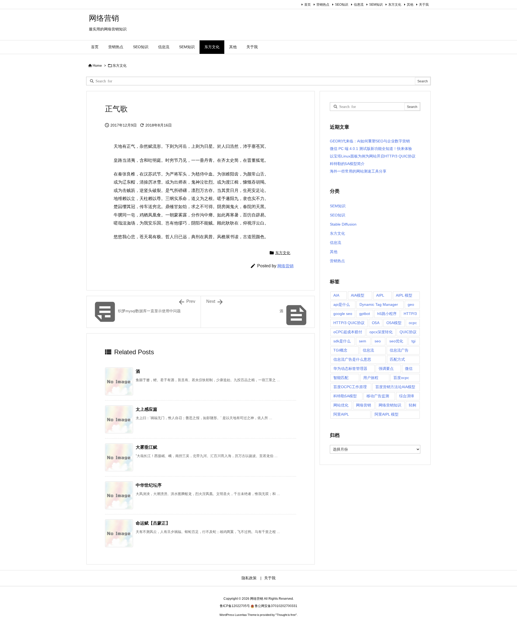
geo (411, 304)
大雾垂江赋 (146, 447)
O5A (375, 323)
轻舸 (412, 405)
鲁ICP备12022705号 (235, 606)
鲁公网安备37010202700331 (276, 606)
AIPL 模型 (404, 295)
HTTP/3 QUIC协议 (349, 323)
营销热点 (322, 4)
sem (362, 341)
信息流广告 (399, 350)
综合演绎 (406, 396)
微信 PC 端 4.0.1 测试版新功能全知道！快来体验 (371, 148)
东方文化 (394, 4)
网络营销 (285, 266)
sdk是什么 (342, 341)
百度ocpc (401, 378)
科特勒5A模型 (345, 396)
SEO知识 (341, 4)
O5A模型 (393, 323)
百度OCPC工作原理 (350, 387)
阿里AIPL (341, 414)
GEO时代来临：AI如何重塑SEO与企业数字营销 (370, 141)
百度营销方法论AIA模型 (395, 387)
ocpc (413, 323)
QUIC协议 (408, 332)
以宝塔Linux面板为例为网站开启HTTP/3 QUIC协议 (372, 156)
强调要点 (386, 368)
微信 (409, 368)
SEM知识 (376, 4)
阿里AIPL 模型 (387, 414)
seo (378, 341)
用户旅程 (370, 378)
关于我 (424, 4)
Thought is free (286, 614)
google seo (342, 313)
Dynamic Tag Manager (378, 304)
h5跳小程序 (387, 313)
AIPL (380, 295)
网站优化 (340, 405)
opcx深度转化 (381, 332)
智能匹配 (340, 378)
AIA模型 (357, 295)
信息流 (359, 4)
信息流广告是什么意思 (352, 359)
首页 (307, 4)
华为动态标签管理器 (350, 368)
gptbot (364, 313)
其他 (410, 4)
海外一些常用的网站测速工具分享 (358, 171)
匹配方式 (397, 359)
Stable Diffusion (343, 224)
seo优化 (396, 341)
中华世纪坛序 (149, 485)
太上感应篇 (146, 409)
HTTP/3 (410, 313)
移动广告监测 (377, 396)
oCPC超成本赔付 (347, 332)
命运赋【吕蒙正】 (153, 523)
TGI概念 (340, 350)
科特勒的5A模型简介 (347, 164)
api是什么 (341, 304)
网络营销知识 (390, 405)
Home (97, 66)
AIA (336, 295)
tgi (413, 341)
